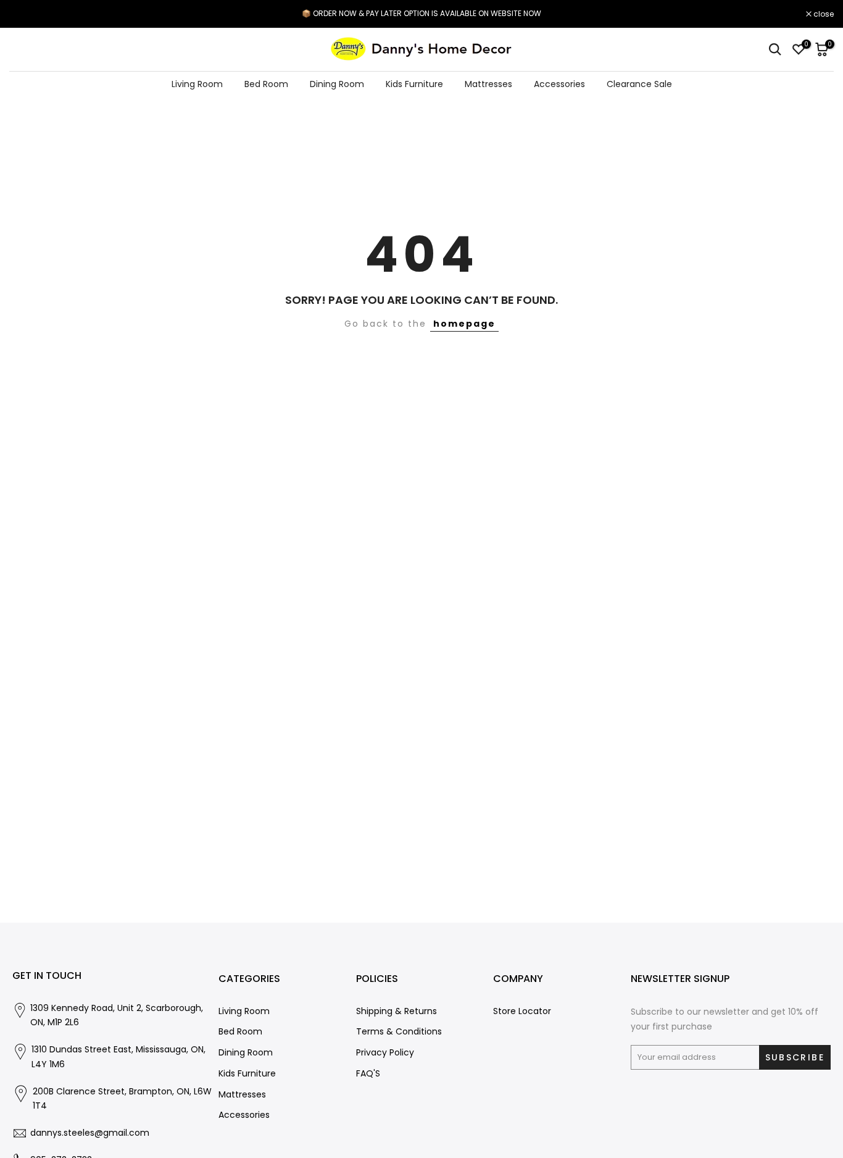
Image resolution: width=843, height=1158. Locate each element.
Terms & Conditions (399, 1032)
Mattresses (488, 84)
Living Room (197, 84)
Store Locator (522, 1011)
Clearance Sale (639, 84)
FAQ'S (368, 1074)
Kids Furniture (414, 84)
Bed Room (266, 84)
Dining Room (337, 84)
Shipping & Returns (396, 1011)
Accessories (559, 84)
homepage (464, 323)
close (26, 14)
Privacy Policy (385, 1053)
